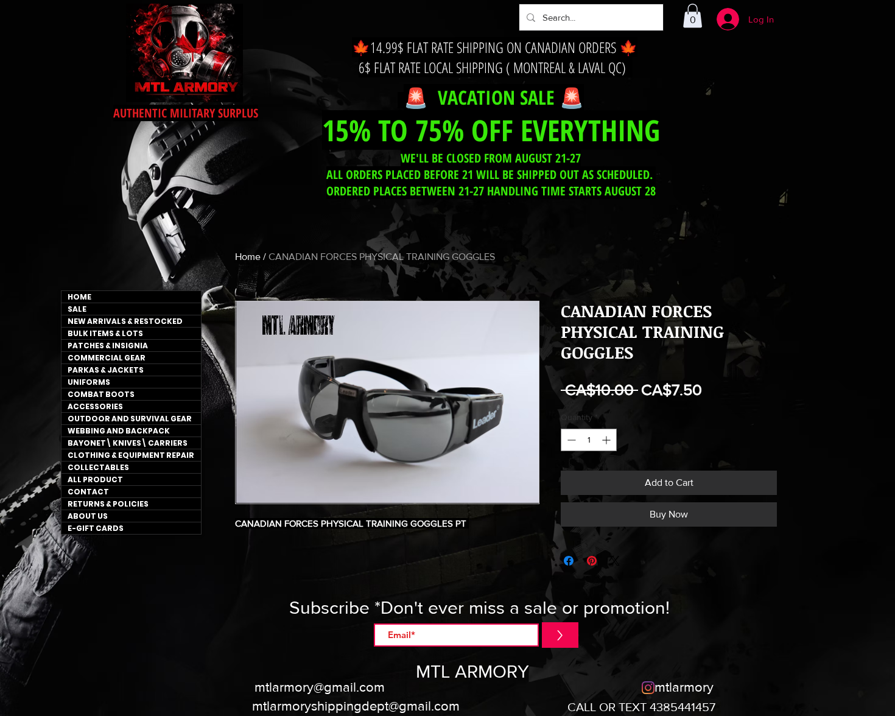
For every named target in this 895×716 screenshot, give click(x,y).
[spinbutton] (589, 440)
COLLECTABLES (98, 467)
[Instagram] (648, 687)
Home (248, 256)
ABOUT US (88, 516)
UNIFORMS (89, 382)
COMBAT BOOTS (101, 394)
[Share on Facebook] (568, 560)
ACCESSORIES (95, 406)
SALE (77, 309)
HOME (79, 297)
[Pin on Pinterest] (591, 560)
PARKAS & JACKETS (106, 370)
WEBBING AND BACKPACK (119, 431)
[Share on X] (615, 560)
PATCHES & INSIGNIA (108, 345)
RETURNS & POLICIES (108, 504)
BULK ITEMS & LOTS (105, 333)
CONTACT (88, 491)
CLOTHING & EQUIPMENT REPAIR (131, 455)
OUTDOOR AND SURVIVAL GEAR (130, 418)
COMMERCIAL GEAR (107, 358)
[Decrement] (570, 440)
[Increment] (607, 440)
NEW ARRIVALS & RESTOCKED (125, 321)
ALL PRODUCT (95, 479)
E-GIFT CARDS (96, 528)
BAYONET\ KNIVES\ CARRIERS (128, 443)
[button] (693, 15)
